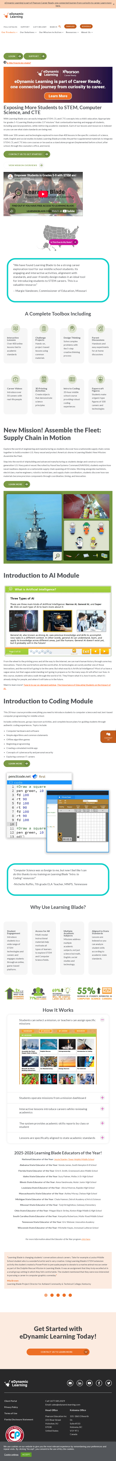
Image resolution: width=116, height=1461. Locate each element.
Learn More (15, 484)
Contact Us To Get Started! (25, 154)
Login (12, 56)
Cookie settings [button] (11, 1455)
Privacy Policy (11, 1407)
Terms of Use (10, 1413)
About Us (86, 32)
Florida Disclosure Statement (18, 1419)
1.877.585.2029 (39, 27)
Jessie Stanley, (74, 1159)
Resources (71, 32)
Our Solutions (27, 32)
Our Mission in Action (50, 32)
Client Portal (10, 1401)
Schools (86, 26)
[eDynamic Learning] (13, 16)
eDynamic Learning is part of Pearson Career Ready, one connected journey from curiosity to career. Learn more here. (58, 4)
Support (25, 27)
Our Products (8, 32)
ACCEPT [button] (26, 1455)
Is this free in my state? (19, 62)
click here (85, 1239)
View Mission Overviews (23, 165)
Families (70, 26)
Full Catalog (10, 27)
